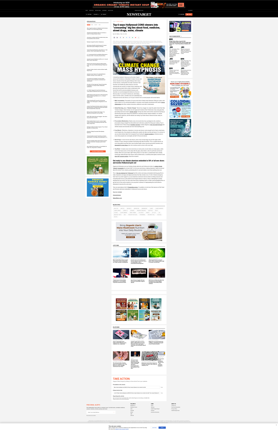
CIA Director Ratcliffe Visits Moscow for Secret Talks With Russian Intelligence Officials (96, 46)
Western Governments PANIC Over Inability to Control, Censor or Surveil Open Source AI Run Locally (186, 51)
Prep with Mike (98, 10)
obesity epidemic (149, 134)
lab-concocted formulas (156, 124)
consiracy (115, 42)
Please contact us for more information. (121, 399)
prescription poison (126, 43)
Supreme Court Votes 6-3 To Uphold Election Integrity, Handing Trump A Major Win (96, 75)
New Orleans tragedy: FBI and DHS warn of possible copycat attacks (138, 281)
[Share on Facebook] (120, 37)
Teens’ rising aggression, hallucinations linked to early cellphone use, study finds (119, 342)
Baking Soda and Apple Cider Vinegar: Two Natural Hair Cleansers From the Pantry (96, 112)
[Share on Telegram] (126, 37)
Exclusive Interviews (155, 412)
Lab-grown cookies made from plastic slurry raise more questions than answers (97, 38)
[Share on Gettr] (135, 37)
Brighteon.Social (133, 407)
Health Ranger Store (175, 410)
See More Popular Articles (97, 151)
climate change (153, 41)
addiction (117, 41)
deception (128, 42)
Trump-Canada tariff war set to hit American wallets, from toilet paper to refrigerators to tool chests (97, 101)
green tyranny (146, 42)
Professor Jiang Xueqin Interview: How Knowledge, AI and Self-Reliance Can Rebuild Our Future (174, 72)
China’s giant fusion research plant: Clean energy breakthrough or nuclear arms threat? (156, 261)
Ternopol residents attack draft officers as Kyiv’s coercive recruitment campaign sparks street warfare (97, 142)
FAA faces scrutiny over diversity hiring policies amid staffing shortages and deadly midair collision (156, 282)
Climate (140, 41)
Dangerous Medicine (121, 42)
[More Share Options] (138, 37)
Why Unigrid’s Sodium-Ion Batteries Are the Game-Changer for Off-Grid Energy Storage (97, 29)
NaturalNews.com (117, 198)
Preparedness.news (133, 187)
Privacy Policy (174, 408)
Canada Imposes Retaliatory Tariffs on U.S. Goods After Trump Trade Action (97, 60)
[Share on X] (123, 37)
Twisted (147, 43)
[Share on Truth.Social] (129, 37)
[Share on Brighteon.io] (117, 37)
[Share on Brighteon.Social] (114, 37)
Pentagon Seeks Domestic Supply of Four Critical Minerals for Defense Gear (97, 127)
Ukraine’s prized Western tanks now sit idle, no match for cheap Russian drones (96, 33)
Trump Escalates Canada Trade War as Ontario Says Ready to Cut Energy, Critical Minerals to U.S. (97, 136)
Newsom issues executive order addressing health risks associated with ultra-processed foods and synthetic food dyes (135, 364)
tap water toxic (139, 43)
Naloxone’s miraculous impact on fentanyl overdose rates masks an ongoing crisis (149, 364)
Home (86, 10)
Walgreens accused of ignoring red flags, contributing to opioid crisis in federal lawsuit (156, 342)
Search (191, 10)
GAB (131, 413)
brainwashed (136, 41)
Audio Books (110, 10)
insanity (155, 42)
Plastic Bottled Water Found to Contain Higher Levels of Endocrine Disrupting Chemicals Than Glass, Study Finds (96, 122)
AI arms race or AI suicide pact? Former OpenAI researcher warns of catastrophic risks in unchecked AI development (138, 261)
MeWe (131, 412)
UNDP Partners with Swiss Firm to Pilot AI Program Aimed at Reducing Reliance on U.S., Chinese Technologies (97, 96)
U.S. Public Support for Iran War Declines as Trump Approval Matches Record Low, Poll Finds (97, 91)
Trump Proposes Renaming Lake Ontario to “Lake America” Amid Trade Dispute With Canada (97, 50)
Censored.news (117, 195)
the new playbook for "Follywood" (125, 173)
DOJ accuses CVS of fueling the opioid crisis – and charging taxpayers (161, 362)
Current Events (119, 21)
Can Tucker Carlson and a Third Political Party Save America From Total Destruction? (174, 62)
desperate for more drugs (121, 145)
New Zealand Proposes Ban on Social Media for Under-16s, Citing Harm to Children (97, 147)
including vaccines (135, 124)
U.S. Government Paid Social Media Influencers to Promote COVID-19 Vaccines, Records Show (97, 55)
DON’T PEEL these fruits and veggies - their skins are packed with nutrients (97, 117)
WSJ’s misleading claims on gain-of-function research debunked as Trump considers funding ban (120, 261)
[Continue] (113, 412)
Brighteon (91, 10)
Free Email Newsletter (175, 407)
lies (161, 42)
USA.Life (132, 415)
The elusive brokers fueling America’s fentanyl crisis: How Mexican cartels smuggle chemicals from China (120, 364)
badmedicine (130, 41)
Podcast (152, 410)
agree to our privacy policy (122, 429)
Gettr (131, 408)
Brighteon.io (132, 405)
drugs (131, 42)
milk (121, 43)
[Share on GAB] (132, 37)
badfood (121, 41)
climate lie (159, 41)
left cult (158, 42)
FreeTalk (132, 410)
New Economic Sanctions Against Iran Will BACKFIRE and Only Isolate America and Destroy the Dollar (186, 72)
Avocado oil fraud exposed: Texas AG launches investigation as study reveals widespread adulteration (97, 85)
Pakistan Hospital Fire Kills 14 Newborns (95, 41)
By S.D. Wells (116, 34)
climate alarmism (146, 41)
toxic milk (144, 43)
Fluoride (134, 42)
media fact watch (116, 43)
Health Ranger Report (174, 36)
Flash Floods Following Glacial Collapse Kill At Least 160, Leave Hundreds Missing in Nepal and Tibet (97, 65)
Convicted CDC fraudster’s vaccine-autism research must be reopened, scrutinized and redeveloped (96, 79)
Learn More (154, 427)
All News (152, 407)
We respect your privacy (91, 415)
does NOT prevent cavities (121, 156)
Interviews (104, 10)
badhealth (125, 41)
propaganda (133, 43)
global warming (140, 42)
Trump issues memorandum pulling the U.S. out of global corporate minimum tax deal (119, 281)
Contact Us (173, 405)
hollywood (151, 42)
